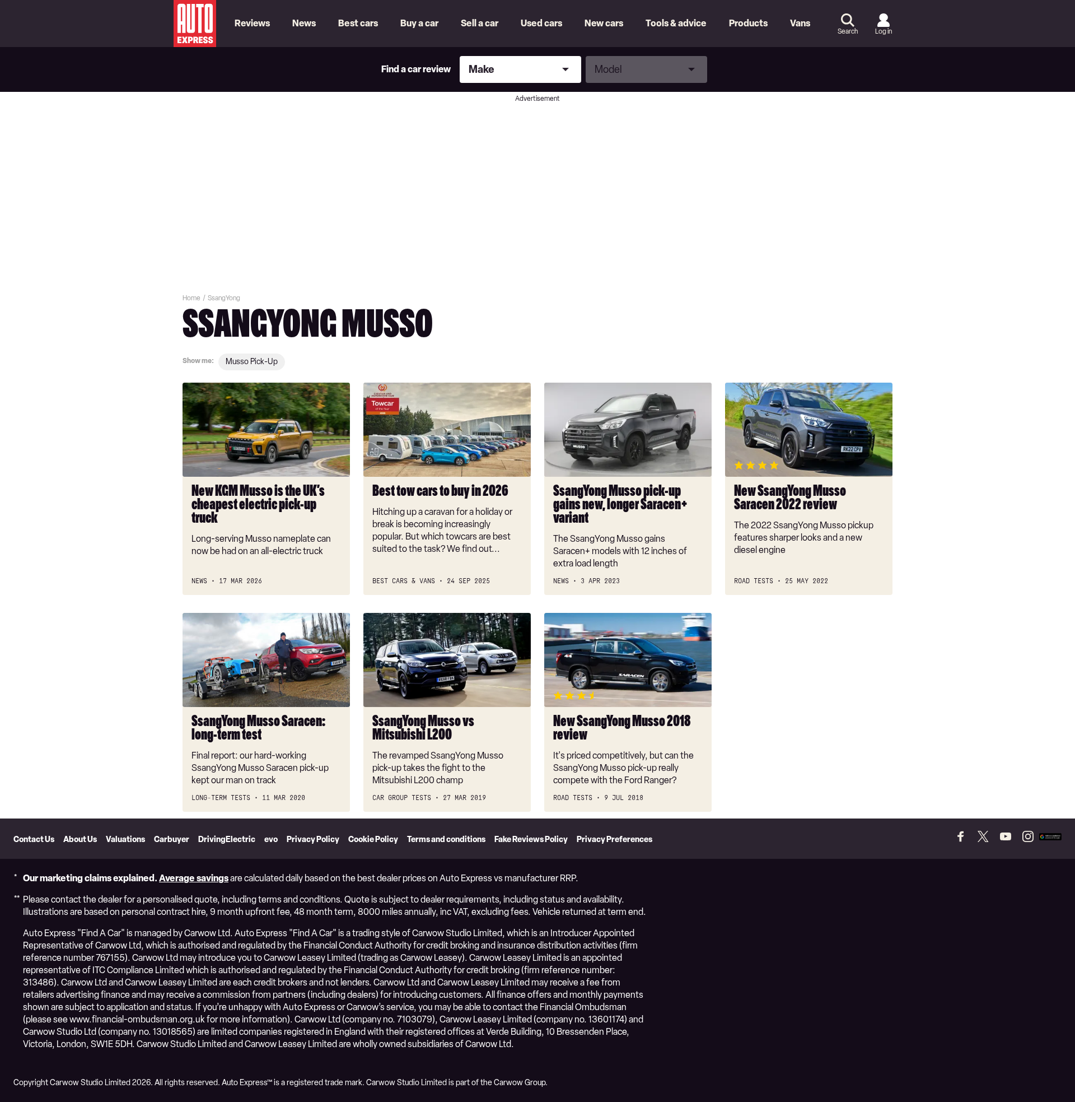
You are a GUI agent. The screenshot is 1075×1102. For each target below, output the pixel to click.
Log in (883, 31)
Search (848, 31)
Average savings (193, 878)
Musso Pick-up (252, 361)
